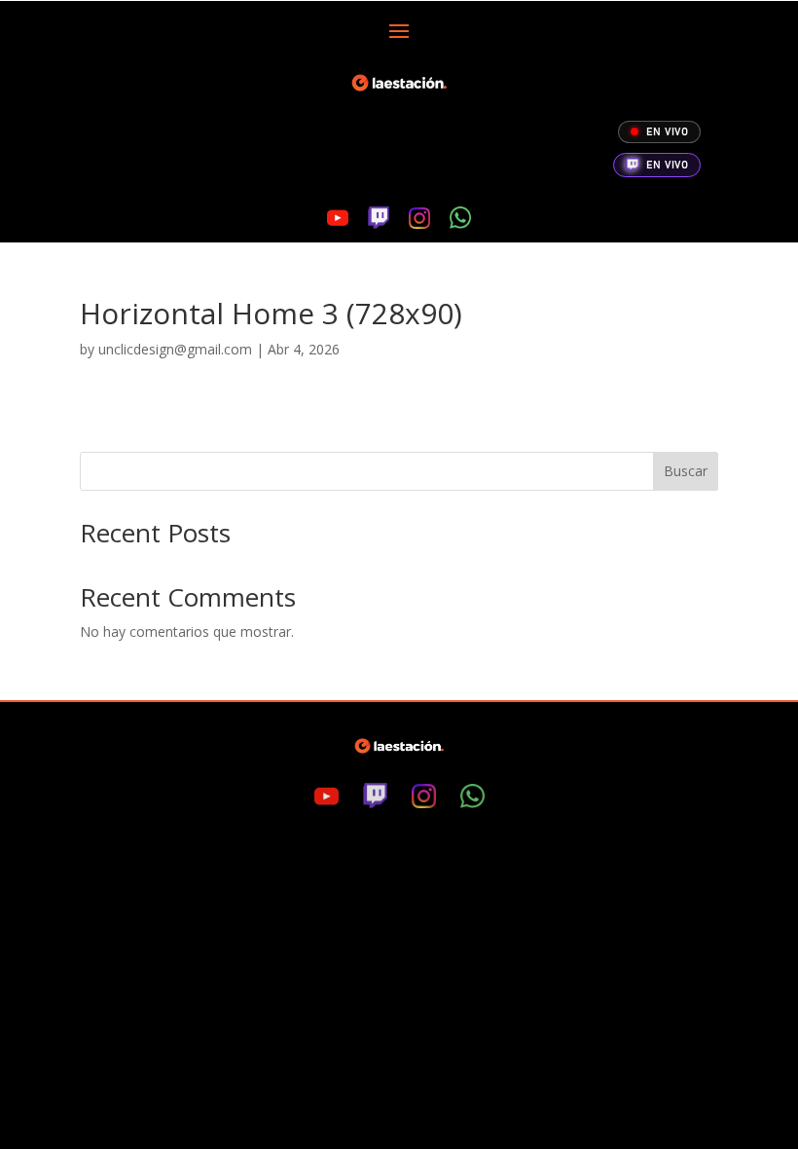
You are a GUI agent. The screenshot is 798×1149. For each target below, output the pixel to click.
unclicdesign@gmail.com (175, 349)
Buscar (685, 471)
